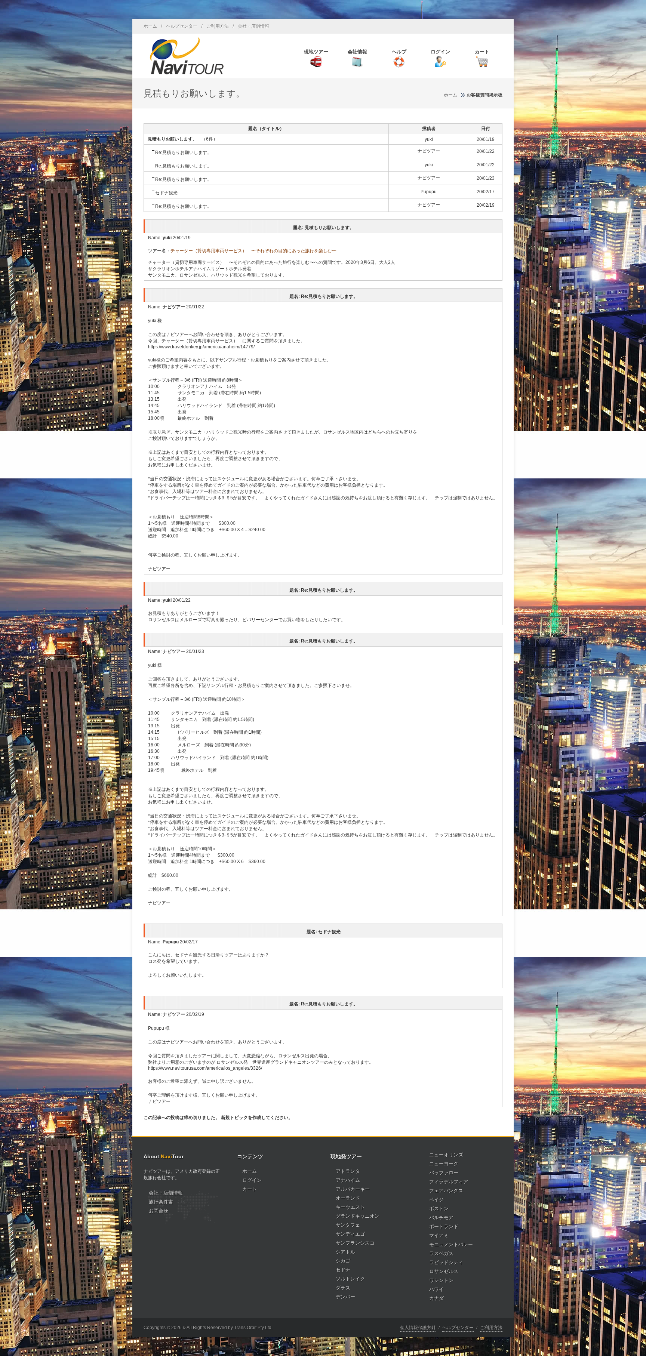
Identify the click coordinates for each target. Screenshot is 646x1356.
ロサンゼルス (443, 1271)
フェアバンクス (446, 1190)
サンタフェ (348, 1225)
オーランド (348, 1198)
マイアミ (439, 1235)
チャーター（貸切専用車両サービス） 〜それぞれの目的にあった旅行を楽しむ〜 (253, 250)
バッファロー (443, 1172)
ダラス (343, 1288)
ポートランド (443, 1226)
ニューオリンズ (446, 1155)
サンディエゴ (350, 1234)
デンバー (345, 1297)
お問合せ (158, 1211)
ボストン (439, 1208)
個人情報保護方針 (418, 1327)
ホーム (150, 26)
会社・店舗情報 (253, 26)
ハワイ (436, 1289)
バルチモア (441, 1217)
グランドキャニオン (357, 1216)
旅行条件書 (161, 1202)
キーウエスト (350, 1207)
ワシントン (441, 1280)
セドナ (343, 1270)
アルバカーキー (353, 1189)
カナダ (436, 1298)
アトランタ (348, 1171)
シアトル (345, 1252)
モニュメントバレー (451, 1244)
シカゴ (343, 1261)
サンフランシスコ (355, 1243)
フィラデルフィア (448, 1181)
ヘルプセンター (181, 26)
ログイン (252, 1180)
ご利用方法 (217, 26)
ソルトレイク (350, 1279)
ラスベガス (441, 1253)
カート (249, 1189)
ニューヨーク (443, 1164)
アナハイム (348, 1180)
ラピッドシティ (446, 1262)
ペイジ (436, 1199)
